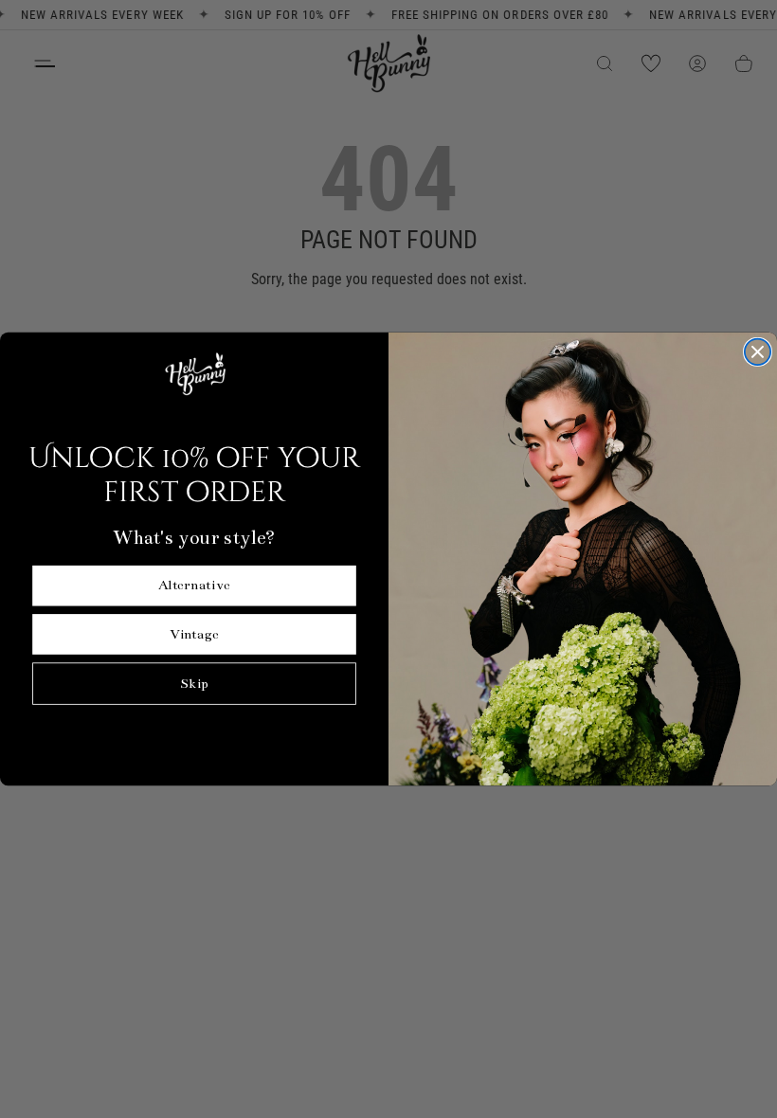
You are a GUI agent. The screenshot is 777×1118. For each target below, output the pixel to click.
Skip (194, 684)
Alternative (194, 586)
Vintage (194, 634)
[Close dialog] (757, 352)
